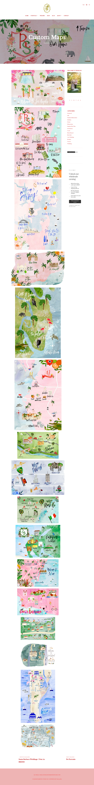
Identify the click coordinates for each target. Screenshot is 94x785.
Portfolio (34, 15)
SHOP (48, 15)
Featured (69, 113)
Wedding (42, 15)
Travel (69, 141)
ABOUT (59, 15)
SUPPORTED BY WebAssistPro (55, 779)
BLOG (53, 15)
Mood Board (70, 132)
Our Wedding (70, 137)
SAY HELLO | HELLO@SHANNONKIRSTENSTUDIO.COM (47, 774)
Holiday (69, 119)
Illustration (70, 124)
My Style (69, 135)
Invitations (70, 128)
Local (68, 130)
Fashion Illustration (72, 117)
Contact (66, 15)
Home (26, 15)
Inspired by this (71, 126)
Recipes (69, 139)
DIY (68, 115)
